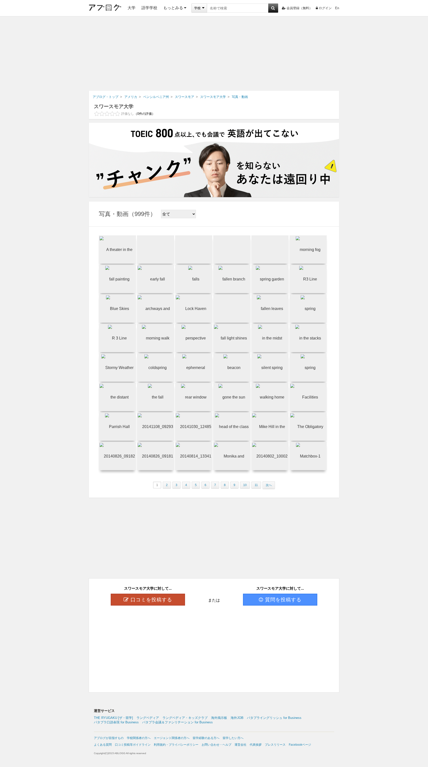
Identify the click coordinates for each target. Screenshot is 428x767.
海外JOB (237, 718)
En (337, 8)
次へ (269, 485)
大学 (131, 8)
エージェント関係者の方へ (171, 738)
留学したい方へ (233, 738)
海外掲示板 (219, 718)
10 (245, 485)
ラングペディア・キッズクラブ (185, 718)
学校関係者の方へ (139, 738)
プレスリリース (275, 744)
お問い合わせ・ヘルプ (216, 744)
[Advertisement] (214, 53)
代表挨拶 (256, 744)
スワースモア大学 (114, 106)
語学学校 (149, 8)
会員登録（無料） (299, 8)
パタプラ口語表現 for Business (116, 722)
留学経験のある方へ (206, 738)
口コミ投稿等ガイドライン (133, 744)
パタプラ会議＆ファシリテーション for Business (177, 722)
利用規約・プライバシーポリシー (176, 744)
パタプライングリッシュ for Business (274, 718)
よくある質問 (103, 744)
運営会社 (240, 744)
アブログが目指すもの (109, 738)
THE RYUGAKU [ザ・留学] (113, 718)
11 (256, 485)
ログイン (325, 8)
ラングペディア (147, 718)
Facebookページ (300, 744)
